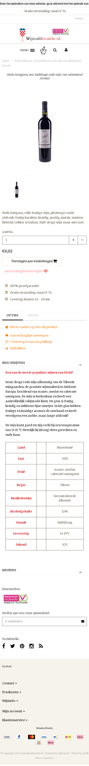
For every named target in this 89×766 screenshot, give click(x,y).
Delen (33, 315)
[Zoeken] (55, 50)
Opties (12, 315)
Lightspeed (63, 753)
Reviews (9, 570)
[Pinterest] (22, 646)
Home (6, 60)
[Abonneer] (83, 620)
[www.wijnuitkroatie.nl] (44, 34)
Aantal (7, 232)
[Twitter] (12, 646)
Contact (79, 18)
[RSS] (41, 646)
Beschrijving (13, 363)
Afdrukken (17, 348)
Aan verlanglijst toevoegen (23, 271)
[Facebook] (3, 646)
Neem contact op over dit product (33, 327)
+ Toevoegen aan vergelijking (30, 342)
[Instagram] (31, 646)
